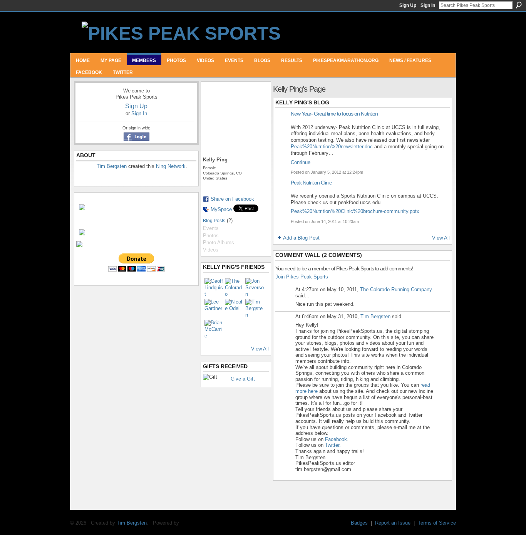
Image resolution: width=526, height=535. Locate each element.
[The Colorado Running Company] (234, 287)
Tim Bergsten (112, 166)
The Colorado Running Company (396, 289)
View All (260, 349)
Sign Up (407, 5)
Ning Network (171, 166)
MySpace (221, 209)
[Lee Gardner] (213, 308)
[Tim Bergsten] (254, 308)
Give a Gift (243, 379)
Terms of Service (437, 523)
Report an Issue (392, 523)
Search (519, 5)
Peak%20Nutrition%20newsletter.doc (332, 146)
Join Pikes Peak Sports (301, 277)
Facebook (336, 439)
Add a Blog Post (301, 238)
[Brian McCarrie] (213, 329)
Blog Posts (214, 220)
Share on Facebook (232, 199)
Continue (300, 162)
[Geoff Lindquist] (213, 287)
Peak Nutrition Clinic (311, 182)
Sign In (427, 5)
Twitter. (333, 445)
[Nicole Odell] (234, 308)
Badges (359, 523)
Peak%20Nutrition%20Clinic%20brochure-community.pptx (355, 211)
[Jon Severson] (254, 287)
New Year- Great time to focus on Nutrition (334, 114)
